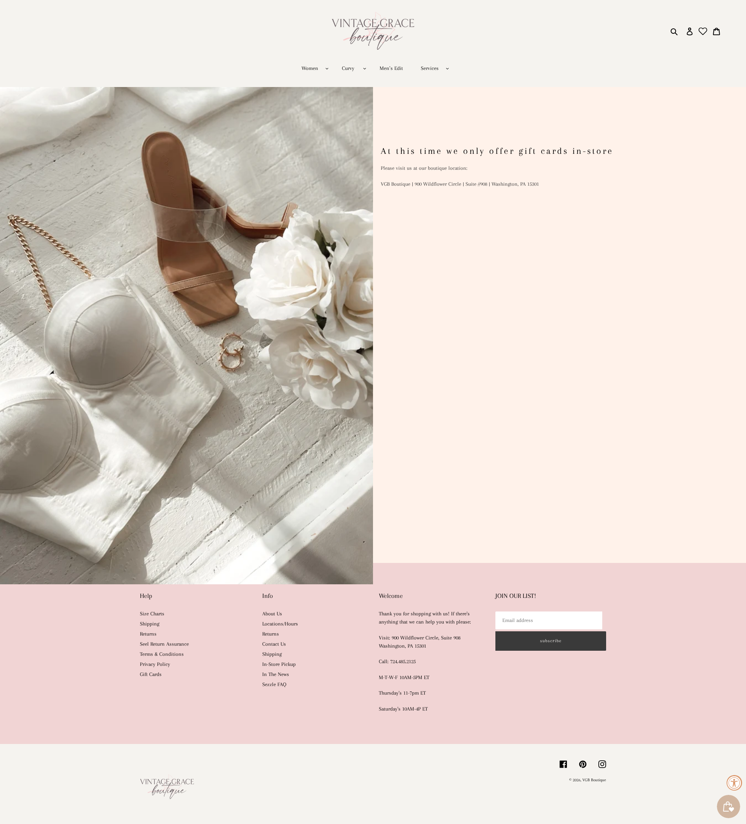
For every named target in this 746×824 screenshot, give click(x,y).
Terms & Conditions (162, 654)
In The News (275, 674)
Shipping (149, 624)
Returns (148, 634)
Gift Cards (151, 674)
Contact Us (274, 644)
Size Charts (152, 614)
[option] (373, 335)
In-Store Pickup (279, 664)
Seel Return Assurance (164, 644)
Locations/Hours (280, 624)
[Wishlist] (703, 31)
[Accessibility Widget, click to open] (734, 783)
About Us (272, 614)
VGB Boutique (594, 779)
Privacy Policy (155, 664)
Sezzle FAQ (274, 684)
